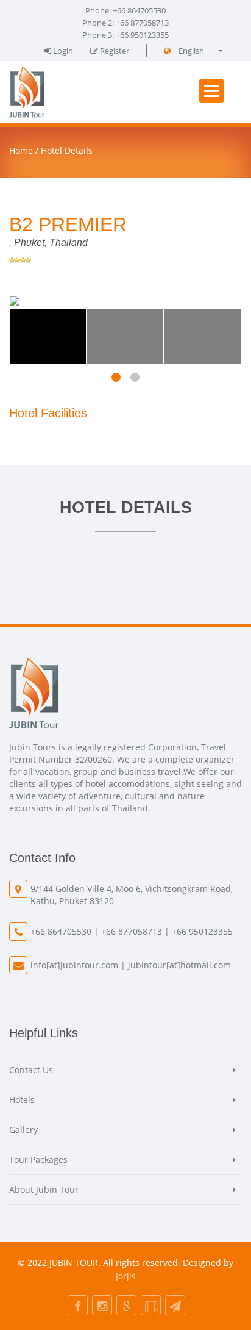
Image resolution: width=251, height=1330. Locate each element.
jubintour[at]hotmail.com (179, 965)
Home (21, 150)
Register (113, 50)
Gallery (23, 1129)
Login (62, 50)
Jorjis (126, 1276)
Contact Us (31, 1070)
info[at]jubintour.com (74, 965)
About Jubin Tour (44, 1189)
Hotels (22, 1099)
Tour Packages (38, 1159)
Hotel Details (67, 150)
